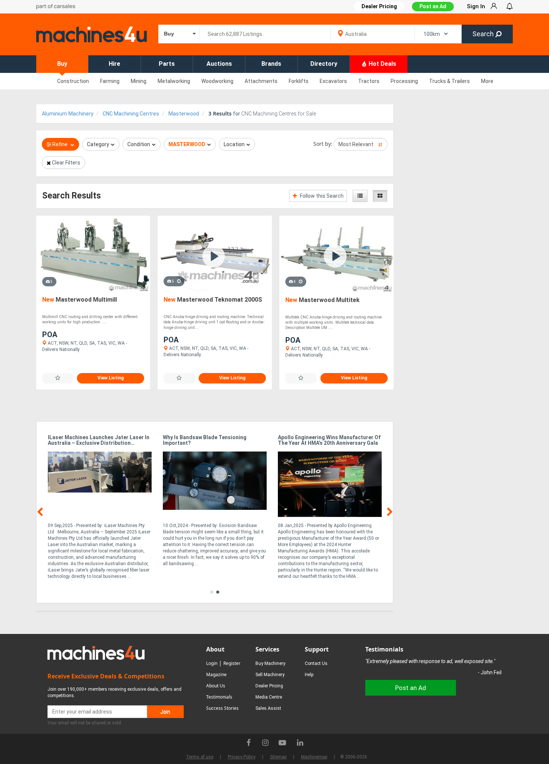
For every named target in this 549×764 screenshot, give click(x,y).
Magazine (216, 674)
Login (211, 663)
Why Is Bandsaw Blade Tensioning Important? (204, 440)
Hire (114, 63)
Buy (62, 63)
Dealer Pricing (269, 685)
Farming (110, 81)
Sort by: (322, 143)
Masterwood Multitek (322, 300)
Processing (404, 81)
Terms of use (199, 757)
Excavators (333, 81)
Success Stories (222, 708)
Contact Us (316, 663)
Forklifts (298, 81)
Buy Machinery (270, 663)
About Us (215, 686)
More (487, 81)
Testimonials (219, 697)
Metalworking (174, 81)
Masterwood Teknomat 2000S (213, 299)
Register (232, 663)
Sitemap (278, 757)
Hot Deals (381, 63)
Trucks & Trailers (449, 81)
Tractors (368, 81)
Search (483, 34)
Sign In (476, 6)
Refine (60, 144)
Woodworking (217, 81)
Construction (73, 81)
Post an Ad (432, 6)
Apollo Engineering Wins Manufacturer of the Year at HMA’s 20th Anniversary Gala (329, 440)
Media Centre (268, 697)
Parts (167, 63)
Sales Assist (268, 708)
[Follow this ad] (57, 378)
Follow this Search (321, 196)
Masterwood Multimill (79, 299)
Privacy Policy (241, 757)
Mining (138, 81)
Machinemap (314, 757)
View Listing (110, 378)
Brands (271, 63)
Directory (323, 63)
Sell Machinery (270, 674)
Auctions (219, 63)
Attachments (261, 81)
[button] (211, 592)
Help (309, 674)
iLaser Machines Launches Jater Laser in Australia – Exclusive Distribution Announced (98, 441)
